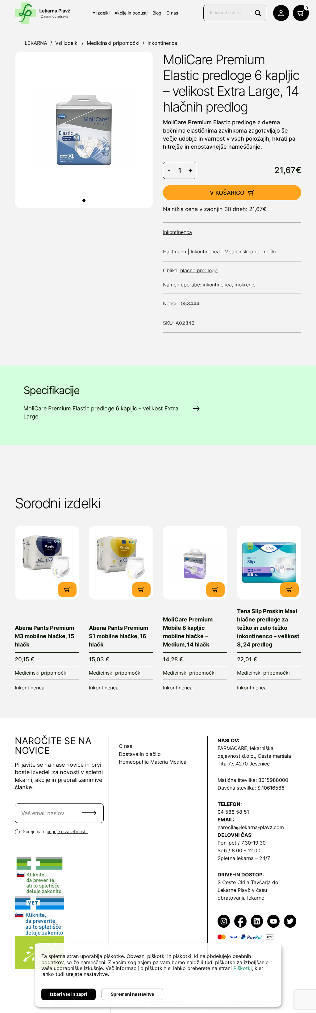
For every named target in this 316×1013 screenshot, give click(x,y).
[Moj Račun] (281, 13)
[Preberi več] (47, 563)
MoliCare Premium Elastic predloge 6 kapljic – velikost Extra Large (100, 412)
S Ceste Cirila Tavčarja (244, 882)
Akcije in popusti (131, 12)
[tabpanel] (84, 130)
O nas (172, 12)
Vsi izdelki (67, 43)
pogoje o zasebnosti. (67, 831)
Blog (156, 12)
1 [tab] (83, 200)
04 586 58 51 (233, 812)
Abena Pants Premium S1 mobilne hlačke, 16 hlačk (118, 636)
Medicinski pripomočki (113, 43)
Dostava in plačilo (140, 754)
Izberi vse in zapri (68, 994)
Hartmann (174, 251)
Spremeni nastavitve (132, 994)
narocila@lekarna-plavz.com (251, 827)
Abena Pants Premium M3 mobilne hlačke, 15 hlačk (44, 636)
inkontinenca (217, 285)
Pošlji (89, 812)
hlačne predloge (199, 270)
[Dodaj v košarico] (67, 589)
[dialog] (158, 975)
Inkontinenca (162, 43)
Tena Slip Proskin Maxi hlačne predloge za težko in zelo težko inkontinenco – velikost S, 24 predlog (268, 628)
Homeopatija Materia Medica (152, 762)
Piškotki (242, 968)
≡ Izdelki (101, 12)
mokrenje (245, 285)
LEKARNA (36, 43)
